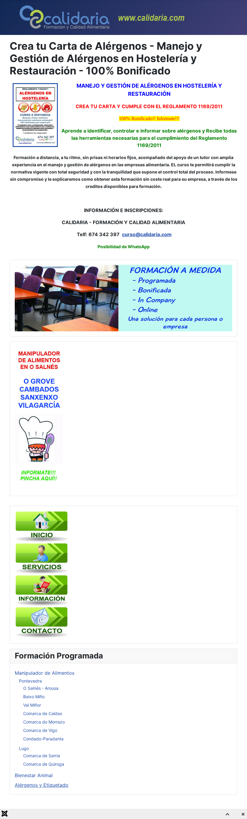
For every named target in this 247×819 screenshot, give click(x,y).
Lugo (24, 748)
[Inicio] (42, 527)
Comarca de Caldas (42, 713)
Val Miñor (32, 705)
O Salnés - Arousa (40, 688)
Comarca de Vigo (40, 730)
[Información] (42, 590)
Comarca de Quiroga (43, 764)
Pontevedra (30, 680)
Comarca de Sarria (41, 755)
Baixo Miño (34, 696)
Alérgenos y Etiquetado (41, 785)
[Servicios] (42, 558)
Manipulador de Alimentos (44, 673)
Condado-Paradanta (43, 738)
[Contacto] (42, 622)
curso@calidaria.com (147, 234)
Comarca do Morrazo (44, 721)
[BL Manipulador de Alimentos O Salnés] (39, 418)
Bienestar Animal (34, 775)
